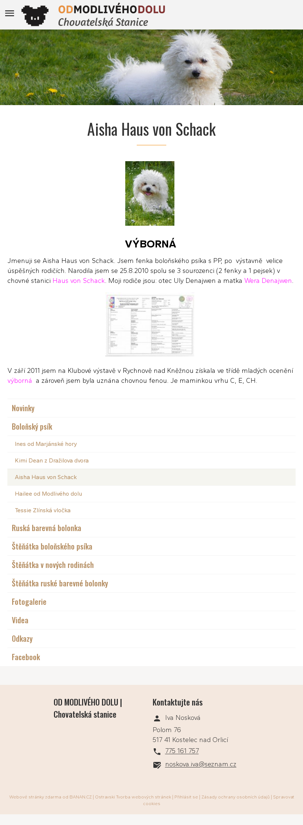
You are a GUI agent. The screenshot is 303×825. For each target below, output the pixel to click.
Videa (20, 619)
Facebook (26, 656)
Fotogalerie (29, 601)
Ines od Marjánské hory (46, 443)
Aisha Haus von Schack (46, 477)
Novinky (23, 407)
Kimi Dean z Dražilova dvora (52, 460)
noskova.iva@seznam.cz (200, 764)
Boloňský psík (32, 426)
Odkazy (22, 638)
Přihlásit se (186, 797)
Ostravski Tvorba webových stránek (133, 797)
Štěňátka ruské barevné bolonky (60, 583)
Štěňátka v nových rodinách (53, 564)
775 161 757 (182, 751)
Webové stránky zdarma (35, 797)
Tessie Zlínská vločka (43, 510)
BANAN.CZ (80, 797)
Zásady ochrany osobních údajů (235, 797)
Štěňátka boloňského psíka (52, 546)
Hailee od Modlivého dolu (48, 493)
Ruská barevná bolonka (46, 527)
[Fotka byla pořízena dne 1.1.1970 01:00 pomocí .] (151, 326)
